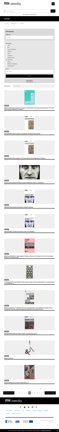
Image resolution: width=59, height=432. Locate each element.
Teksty (9, 53)
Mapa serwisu (17, 410)
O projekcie (28, 410)
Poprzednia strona (9, 392)
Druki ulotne (10, 59)
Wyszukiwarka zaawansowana (29, 14)
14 (32, 393)
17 (39, 393)
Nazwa (7, 68)
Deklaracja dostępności (37, 410)
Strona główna (14, 23)
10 (22, 393)
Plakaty (9, 61)
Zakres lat (8, 34)
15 (34, 393)
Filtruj (29, 76)
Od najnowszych (17, 86)
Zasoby (21, 23)
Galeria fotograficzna (12, 49)
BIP (23, 410)
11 (24, 393)
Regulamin (46, 410)
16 (37, 393)
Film (8, 47)
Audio (9, 45)
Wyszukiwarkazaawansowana (29, 81)
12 (27, 393)
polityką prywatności (46, 430)
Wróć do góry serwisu (16, 413)
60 (43, 393)
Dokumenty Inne (11, 66)
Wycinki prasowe (11, 57)
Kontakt (8, 413)
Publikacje (10, 51)
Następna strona (50, 392)
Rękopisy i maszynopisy (12, 63)
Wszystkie (8, 37)
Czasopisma (10, 55)
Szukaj (53, 11)
